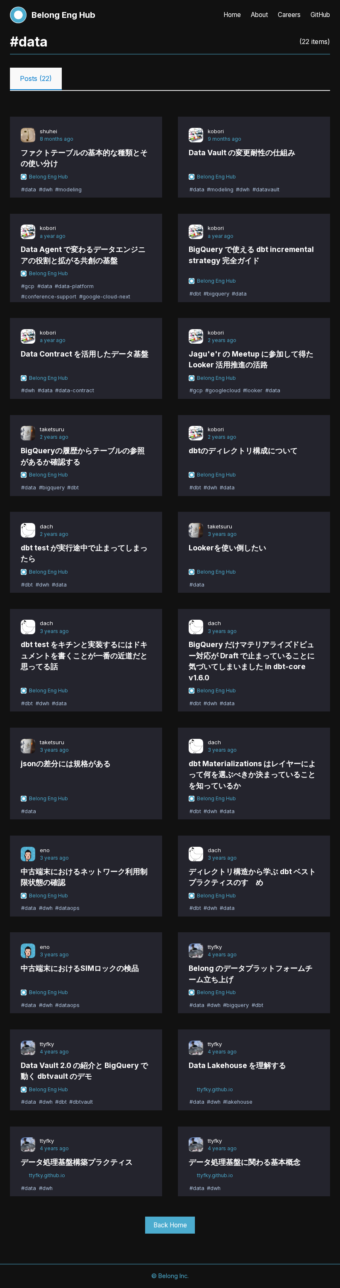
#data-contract (74, 391)
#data (28, 189)
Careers (289, 15)
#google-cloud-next (104, 296)
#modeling (68, 189)
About (259, 15)
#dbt (195, 294)
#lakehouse (238, 1102)
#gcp (27, 286)
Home (232, 15)
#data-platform (74, 286)
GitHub (320, 15)
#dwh (46, 189)
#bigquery (216, 294)
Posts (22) (36, 78)
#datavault (266, 189)
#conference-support (48, 296)
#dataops (67, 908)
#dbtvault (81, 1102)
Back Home (170, 1225)
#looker (252, 391)
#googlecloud (222, 391)
